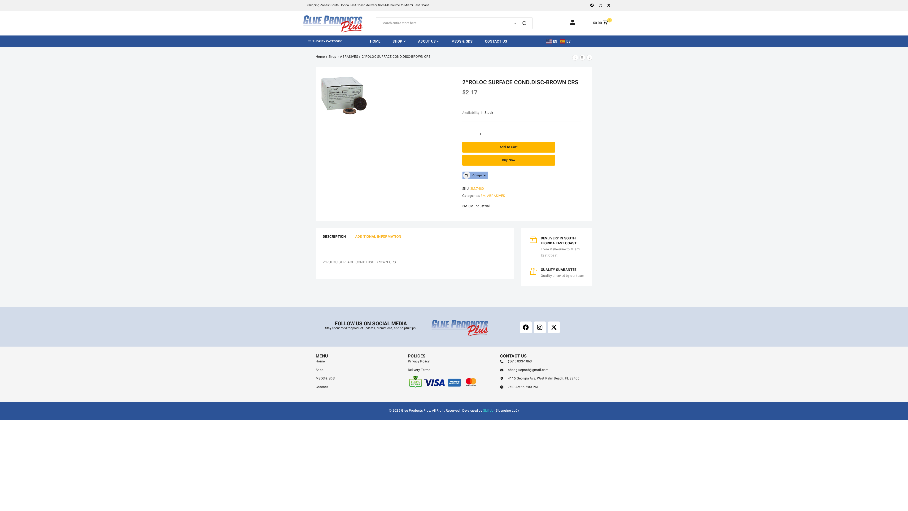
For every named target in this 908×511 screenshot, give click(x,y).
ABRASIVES (349, 56)
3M (483, 195)
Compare (479, 175)
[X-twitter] (608, 5)
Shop (332, 56)
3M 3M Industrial (476, 206)
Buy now (508, 160)
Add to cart (509, 147)
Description (334, 236)
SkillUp (488, 410)
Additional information (378, 236)
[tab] (333, 236)
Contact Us (496, 41)
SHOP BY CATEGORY (327, 41)
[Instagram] (600, 5)
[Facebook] (592, 5)
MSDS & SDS (462, 41)
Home (375, 41)
